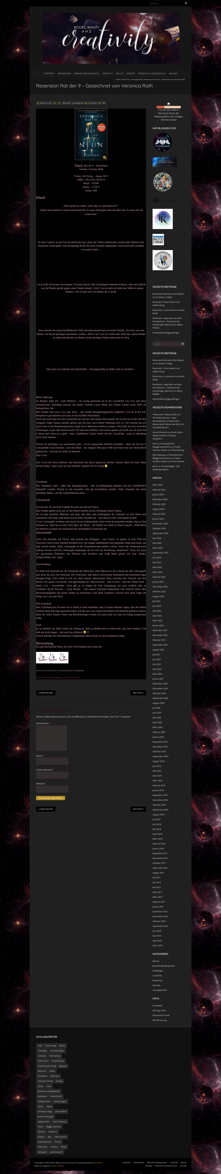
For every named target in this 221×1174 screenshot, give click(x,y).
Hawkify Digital (60, 1101)
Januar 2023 (158, 581)
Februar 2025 (159, 513)
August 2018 (158, 814)
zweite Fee (68, 677)
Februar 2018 (159, 843)
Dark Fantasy (54, 1056)
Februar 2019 (159, 785)
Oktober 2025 (159, 504)
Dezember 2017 (160, 853)
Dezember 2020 (160, 683)
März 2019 (157, 780)
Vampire (54, 1147)
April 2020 (157, 722)
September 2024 (160, 533)
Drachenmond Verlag (47, 1066)
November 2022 (160, 586)
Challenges (158, 970)
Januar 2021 (158, 678)
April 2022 (157, 615)
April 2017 (157, 892)
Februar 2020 (159, 732)
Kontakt (173, 73)
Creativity (107, 73)
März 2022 (157, 620)
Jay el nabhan (60, 1111)
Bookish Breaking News (86, 73)
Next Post (137, 693)
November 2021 (160, 635)
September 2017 (160, 867)
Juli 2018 (156, 819)
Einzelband (42, 1076)
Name (40, 755)
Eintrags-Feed (159, 1010)
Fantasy (59, 1081)
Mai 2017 (157, 887)
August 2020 (158, 703)
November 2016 (160, 916)
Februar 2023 (159, 576)
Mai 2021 (157, 664)
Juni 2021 (157, 659)
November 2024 (160, 523)
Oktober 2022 (159, 591)
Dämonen (42, 1071)
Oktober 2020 (159, 693)
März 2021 (157, 673)
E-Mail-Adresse (45, 769)
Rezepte (131, 73)
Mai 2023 (157, 562)
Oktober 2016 (159, 921)
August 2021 (158, 649)
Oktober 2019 (159, 751)
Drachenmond (58, 1061)
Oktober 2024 (159, 528)
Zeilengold (42, 1152)
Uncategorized (137, 79)
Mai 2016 (157, 935)
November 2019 (160, 746)
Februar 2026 (159, 489)
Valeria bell (42, 1147)
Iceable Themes (57, 1166)
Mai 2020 (157, 717)
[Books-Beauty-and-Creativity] (110, 14)
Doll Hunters (43, 1061)
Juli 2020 (156, 707)
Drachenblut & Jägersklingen (166, 332)
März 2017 (157, 896)
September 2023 (160, 552)
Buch (77, 677)
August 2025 (158, 509)
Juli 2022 (156, 601)
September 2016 (160, 926)
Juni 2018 (157, 824)
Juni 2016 (157, 930)
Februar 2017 (159, 901)
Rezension (126, 79)
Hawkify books (44, 1101)
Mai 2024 (157, 542)
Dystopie (63, 1066)
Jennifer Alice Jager (46, 1116)
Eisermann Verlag (45, 1081)
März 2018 (157, 838)
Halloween (42, 1096)
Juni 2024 (157, 538)
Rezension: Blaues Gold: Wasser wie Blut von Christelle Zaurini (168, 424)
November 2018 (160, 800)
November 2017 (160, 858)
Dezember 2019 (160, 741)
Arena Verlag (50, 1045)
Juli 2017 (156, 877)
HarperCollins (56, 1096)
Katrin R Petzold (59, 1121)
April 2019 (157, 775)
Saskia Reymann (44, 1142)
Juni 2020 (157, 712)
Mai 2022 (157, 610)
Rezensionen (64, 73)
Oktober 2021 (159, 639)
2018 (40, 1045)
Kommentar (43, 723)
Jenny (155, 466)
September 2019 (160, 756)
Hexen (40, 1106)
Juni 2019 (157, 766)
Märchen (41, 1131)
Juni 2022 (157, 606)
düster (52, 1071)
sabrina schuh (60, 1137)
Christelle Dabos (57, 1051)
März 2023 (157, 572)
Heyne (49, 1106)
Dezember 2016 (160, 911)
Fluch (49, 1086)
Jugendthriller (44, 1121)
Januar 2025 (158, 518)
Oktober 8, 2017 (45, 103)
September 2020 (160, 698)
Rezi (104, 103)
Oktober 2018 (159, 804)
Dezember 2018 (160, 795)
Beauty (119, 73)
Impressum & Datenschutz (152, 73)
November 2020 (160, 688)
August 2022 (158, 596)
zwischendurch (56, 1152)
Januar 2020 (158, 736)
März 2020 (157, 727)
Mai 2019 (157, 770)
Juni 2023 (157, 557)
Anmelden (157, 1005)
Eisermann (54, 1076)
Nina (155, 443)
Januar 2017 (158, 906)
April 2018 (157, 833)
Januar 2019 (158, 790)
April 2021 (157, 669)
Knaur (40, 1126)
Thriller (58, 1142)
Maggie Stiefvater (53, 1126)
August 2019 (158, 761)
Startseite (49, 73)
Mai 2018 (157, 829)
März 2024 (157, 547)
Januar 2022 (158, 625)
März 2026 (157, 484)
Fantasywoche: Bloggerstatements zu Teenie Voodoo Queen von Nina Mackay (168, 446)
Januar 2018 (158, 848)
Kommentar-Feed (161, 1015)
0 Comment (92, 103)
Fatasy (40, 1086)
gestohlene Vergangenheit (49, 1091)
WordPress (98, 1162)
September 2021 (160, 644)
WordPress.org (160, 1020)
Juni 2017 (157, 882)
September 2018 (160, 809)
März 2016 (157, 945)
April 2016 (157, 940)
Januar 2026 (158, 494)
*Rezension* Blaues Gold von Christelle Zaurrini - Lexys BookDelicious (167, 417)
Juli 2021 (156, 654)
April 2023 (157, 567)
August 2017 (158, 872)
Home (118, 79)
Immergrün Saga (45, 1111)
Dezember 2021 (160, 630)
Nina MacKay (159, 454)
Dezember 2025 (160, 499)
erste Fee (40, 677)
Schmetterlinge (53, 677)
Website (40, 783)
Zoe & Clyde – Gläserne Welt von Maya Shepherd (168, 435)
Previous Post (46, 693)
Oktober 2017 (159, 863)
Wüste (63, 1147)
